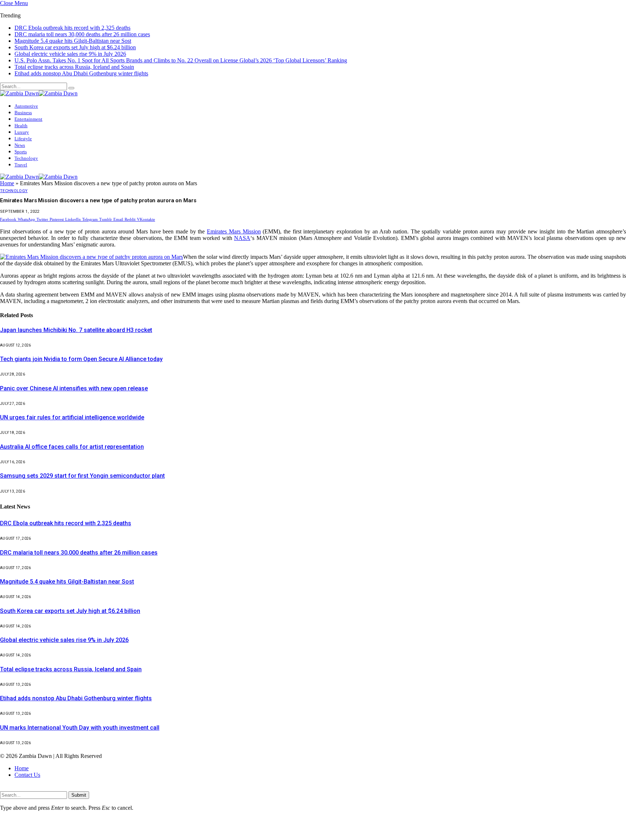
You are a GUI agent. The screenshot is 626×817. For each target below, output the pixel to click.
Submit (78, 789)
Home (7, 177)
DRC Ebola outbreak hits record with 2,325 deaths (65, 517)
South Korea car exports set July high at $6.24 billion (75, 41)
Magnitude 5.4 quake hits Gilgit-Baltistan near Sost (72, 34)
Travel (20, 158)
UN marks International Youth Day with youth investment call (79, 721)
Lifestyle (23, 132)
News (19, 138)
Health (21, 119)
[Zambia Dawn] (39, 87)
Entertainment (28, 112)
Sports (20, 145)
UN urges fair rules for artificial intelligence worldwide (72, 411)
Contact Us (27, 769)
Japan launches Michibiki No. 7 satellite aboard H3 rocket (76, 324)
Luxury (21, 125)
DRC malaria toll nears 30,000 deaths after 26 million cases (82, 28)
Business (23, 106)
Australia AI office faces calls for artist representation (72, 440)
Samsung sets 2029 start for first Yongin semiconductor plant (82, 469)
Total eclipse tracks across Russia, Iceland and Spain (74, 60)
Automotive (26, 99)
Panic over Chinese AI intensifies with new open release (74, 382)
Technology (26, 151)
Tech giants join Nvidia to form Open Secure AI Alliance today (81, 353)
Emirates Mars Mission (233, 226)
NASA (242, 232)
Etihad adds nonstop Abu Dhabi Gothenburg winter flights (81, 67)
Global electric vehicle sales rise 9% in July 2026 (70, 47)
